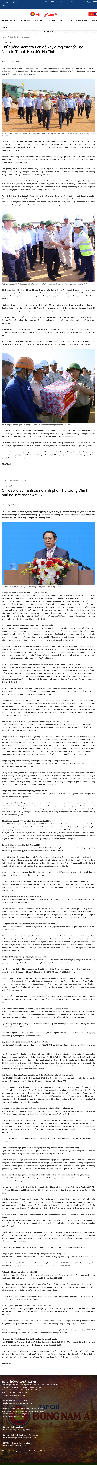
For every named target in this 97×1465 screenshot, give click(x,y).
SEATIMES (6, 1443)
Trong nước (25, 37)
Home (4, 37)
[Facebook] (93, 1)
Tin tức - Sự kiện (13, 37)
